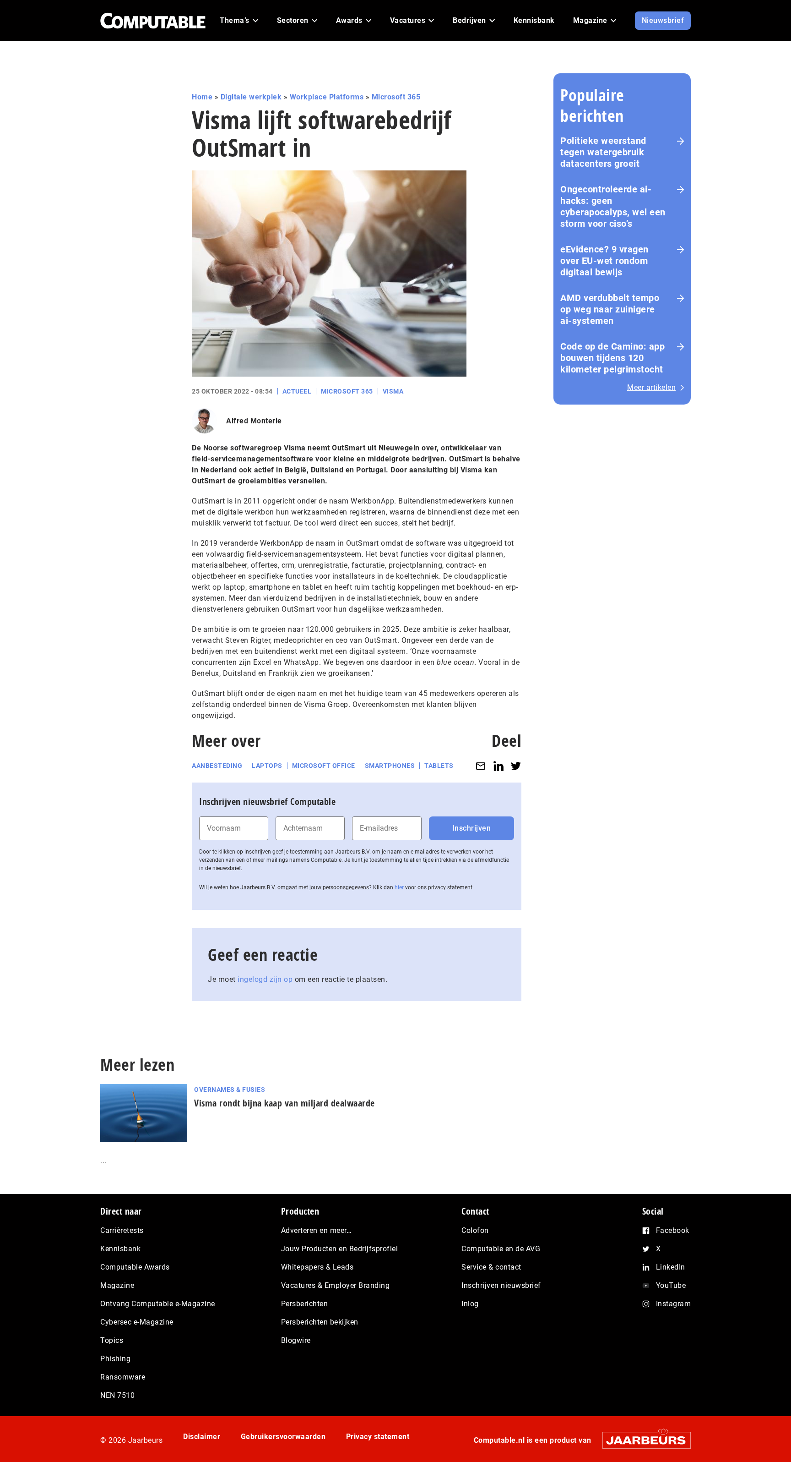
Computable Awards (135, 1267)
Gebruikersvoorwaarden (283, 1436)
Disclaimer (201, 1436)
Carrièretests (122, 1230)
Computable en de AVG (500, 1248)
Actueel (297, 391)
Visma (393, 391)
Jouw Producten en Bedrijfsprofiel (339, 1248)
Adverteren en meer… (316, 1230)
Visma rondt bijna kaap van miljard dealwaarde (284, 1103)
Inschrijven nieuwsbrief (501, 1285)
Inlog (470, 1303)
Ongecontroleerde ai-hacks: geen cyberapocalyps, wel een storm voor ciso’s (613, 206)
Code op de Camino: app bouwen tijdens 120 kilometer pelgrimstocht (612, 358)
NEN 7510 (117, 1395)
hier (399, 887)
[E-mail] (480, 766)
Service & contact (491, 1267)
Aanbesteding (217, 765)
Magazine (117, 1285)
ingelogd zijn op (265, 979)
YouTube (671, 1285)
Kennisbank (120, 1248)
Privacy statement (378, 1436)
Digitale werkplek (251, 97)
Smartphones (390, 765)
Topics (111, 1340)
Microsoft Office (323, 765)
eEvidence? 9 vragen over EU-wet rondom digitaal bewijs (604, 261)
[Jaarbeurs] (642, 1440)
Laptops (267, 765)
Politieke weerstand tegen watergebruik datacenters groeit (603, 152)
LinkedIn (670, 1267)
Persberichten (304, 1303)
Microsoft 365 (396, 97)
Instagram (673, 1303)
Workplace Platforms (327, 97)
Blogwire (296, 1340)
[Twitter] (515, 766)
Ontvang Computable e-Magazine (157, 1303)
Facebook (672, 1230)
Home (202, 97)
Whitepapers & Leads (317, 1267)
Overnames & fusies (229, 1089)
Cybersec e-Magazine (136, 1322)
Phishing (115, 1358)
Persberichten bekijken (319, 1322)
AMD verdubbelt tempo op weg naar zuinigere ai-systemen (609, 309)
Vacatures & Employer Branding (335, 1285)
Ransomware (122, 1377)
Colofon (475, 1230)
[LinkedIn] (498, 766)
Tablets (439, 765)
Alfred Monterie (254, 420)
